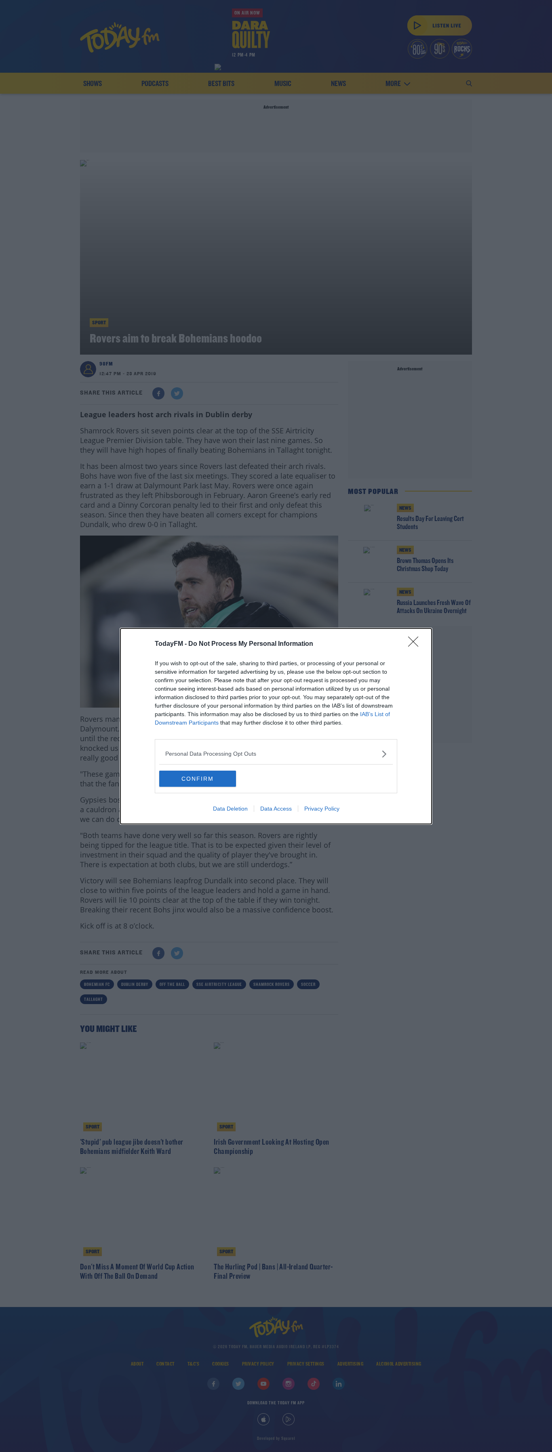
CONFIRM (197, 778)
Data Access (276, 808)
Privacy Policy (321, 808)
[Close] (415, 644)
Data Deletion (230, 808)
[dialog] (276, 726)
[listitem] (276, 754)
